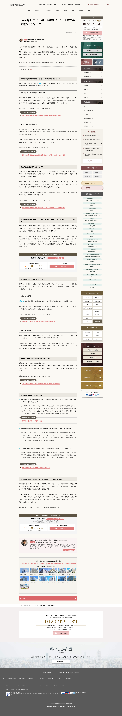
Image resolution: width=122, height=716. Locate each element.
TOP (29, 10)
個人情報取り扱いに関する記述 (22, 689)
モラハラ (97, 318)
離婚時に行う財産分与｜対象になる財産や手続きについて (38, 322)
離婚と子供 (87, 102)
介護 (87, 311)
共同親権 (86, 114)
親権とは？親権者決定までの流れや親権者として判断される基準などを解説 (43, 155)
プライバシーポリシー (10, 689)
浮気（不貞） (88, 68)
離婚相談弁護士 (69, 703)
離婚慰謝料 (87, 301)
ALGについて (56, 4)
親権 (73, 10)
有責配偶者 (97, 301)
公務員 (97, 332)
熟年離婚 (97, 311)
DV (97, 308)
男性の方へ (38, 10)
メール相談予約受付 (62, 633)
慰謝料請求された (88, 76)
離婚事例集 (70, 4)
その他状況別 (97, 321)
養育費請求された (88, 126)
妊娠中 (87, 321)
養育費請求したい (88, 122)
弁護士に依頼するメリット (92, 361)
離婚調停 (97, 173)
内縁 (87, 318)
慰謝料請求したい (88, 72)
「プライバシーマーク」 (47, 693)
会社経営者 (87, 332)
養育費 (65, 10)
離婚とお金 (87, 81)
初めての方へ (42, 4)
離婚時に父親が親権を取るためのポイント (34, 421)
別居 (89, 10)
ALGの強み (49, 4)
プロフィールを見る (68, 550)
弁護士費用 (64, 4)
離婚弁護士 (92, 50)
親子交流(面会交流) (88, 110)
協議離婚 (87, 173)
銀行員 (97, 335)
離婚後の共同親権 (88, 118)
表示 (30, 69)
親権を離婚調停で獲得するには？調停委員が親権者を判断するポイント (42, 116)
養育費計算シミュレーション (92, 183)
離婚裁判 (97, 176)
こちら (51, 522)
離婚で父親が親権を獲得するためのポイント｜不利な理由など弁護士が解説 (43, 207)
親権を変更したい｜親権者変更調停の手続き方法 (36, 467)
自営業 (87, 339)
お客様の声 (59, 678)
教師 (87, 335)
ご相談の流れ (92, 357)
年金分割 (86, 97)
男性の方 (97, 297)
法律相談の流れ (12, 678)
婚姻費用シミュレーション (92, 188)
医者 (97, 339)
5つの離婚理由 (92, 161)
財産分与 (21, 301)
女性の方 (87, 297)
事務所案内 (77, 4)
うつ (87, 304)
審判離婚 (87, 176)
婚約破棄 (87, 314)
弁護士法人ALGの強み (92, 350)
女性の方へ (48, 10)
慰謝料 (57, 10)
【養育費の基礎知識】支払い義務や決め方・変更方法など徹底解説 (41, 383)
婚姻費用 (81, 10)
